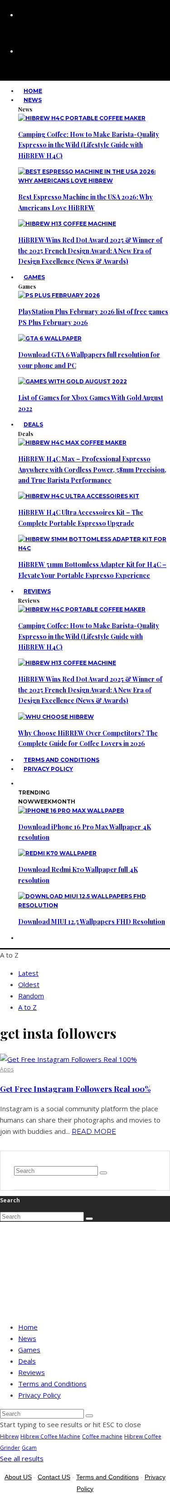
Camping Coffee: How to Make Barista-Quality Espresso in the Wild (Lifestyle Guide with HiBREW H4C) (88, 145)
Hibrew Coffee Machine (50, 1436)
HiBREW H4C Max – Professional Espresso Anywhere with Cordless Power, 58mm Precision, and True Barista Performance (92, 469)
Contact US (54, 1477)
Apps (7, 1069)
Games (34, 277)
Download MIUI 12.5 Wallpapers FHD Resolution (91, 921)
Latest (28, 973)
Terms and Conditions (52, 1383)
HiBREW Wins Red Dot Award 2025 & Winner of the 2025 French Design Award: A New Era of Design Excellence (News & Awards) (90, 251)
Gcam (29, 1448)
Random (31, 995)
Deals (33, 424)
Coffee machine (102, 1436)
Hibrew (9, 1436)
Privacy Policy (48, 768)
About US (18, 1477)
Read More (94, 1131)
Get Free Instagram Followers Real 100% (75, 1088)
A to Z (27, 1007)
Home (28, 1327)
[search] (103, 1173)
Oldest (28, 984)
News (33, 100)
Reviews (37, 591)
